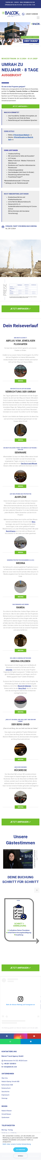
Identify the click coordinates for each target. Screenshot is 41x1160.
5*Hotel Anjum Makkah (21, 135)
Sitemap (4, 1098)
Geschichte (5, 1091)
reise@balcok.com (29, 2)
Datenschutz (6, 1088)
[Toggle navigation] (38, 18)
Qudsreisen (5, 1117)
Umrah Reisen (6, 1114)
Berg (33, 522)
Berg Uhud (22, 688)
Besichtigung (10, 531)
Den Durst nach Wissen (29, 463)
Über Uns (5, 1078)
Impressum (5, 1095)
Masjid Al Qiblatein (24, 686)
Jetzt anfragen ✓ (20, 106)
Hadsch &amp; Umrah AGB (10, 1081)
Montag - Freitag (7, 1130)
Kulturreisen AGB (7, 1085)
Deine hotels (9, 131)
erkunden (9, 670)
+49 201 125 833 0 (10, 1063)
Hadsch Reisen (7, 1111)
